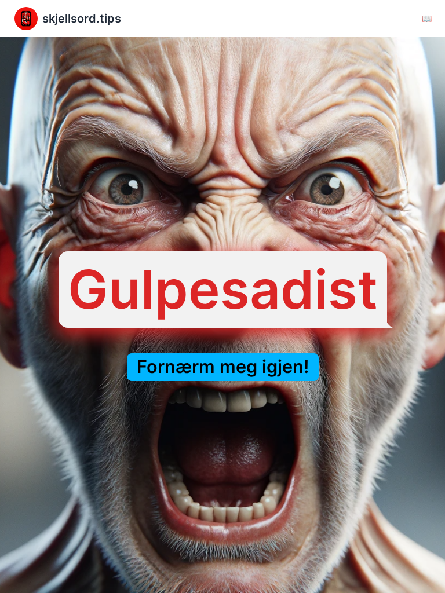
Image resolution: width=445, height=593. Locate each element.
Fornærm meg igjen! (223, 367)
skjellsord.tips (81, 18)
